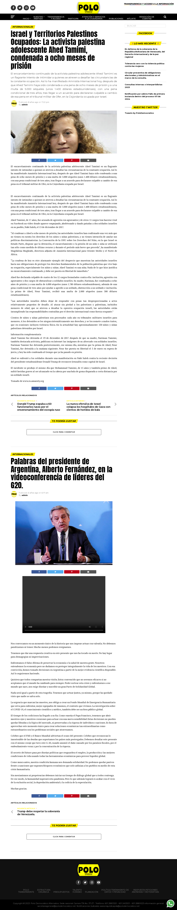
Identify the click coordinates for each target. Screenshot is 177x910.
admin (25, 104)
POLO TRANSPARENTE (26, 891)
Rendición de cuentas (146, 18)
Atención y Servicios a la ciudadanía (93, 18)
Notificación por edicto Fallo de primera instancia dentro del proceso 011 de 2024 (145, 96)
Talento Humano (77, 891)
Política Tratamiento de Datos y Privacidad (115, 891)
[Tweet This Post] (55, 160)
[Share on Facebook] (39, 160)
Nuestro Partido (38, 18)
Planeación (91, 892)
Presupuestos (61, 892)
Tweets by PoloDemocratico (139, 113)
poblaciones (116, 18)
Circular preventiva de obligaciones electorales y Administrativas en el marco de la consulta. (143, 75)
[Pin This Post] (72, 160)
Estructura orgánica (43, 891)
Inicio (26, 18)
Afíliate (131, 18)
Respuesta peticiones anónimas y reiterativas (145, 891)
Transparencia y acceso (55, 18)
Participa (73, 18)
